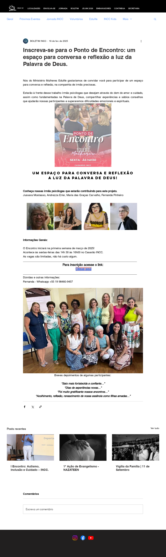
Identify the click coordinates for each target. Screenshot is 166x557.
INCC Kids (110, 19)
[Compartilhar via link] (40, 406)
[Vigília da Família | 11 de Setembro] (135, 447)
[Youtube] (91, 538)
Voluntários (76, 19)
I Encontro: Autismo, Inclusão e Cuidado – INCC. (30, 468)
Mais (125, 19)
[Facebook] (83, 538)
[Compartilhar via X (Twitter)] (32, 406)
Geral (10, 19)
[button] (155, 19)
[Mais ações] (141, 41)
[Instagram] (75, 538)
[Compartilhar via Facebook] (24, 406)
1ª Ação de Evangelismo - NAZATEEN (81, 468)
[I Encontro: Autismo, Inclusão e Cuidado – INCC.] (30, 447)
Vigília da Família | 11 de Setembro (132, 468)
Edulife (93, 19)
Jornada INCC (55, 19)
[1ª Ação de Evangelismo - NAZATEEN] (83, 447)
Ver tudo (155, 428)
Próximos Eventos (30, 19)
